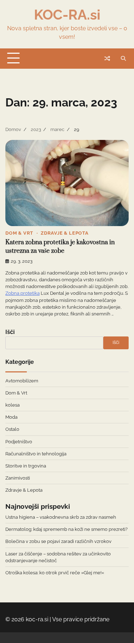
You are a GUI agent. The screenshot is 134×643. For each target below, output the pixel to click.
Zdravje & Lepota (65, 233)
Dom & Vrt (19, 233)
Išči (10, 332)
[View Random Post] (107, 58)
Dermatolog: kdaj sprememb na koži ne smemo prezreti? (66, 529)
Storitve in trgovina (25, 466)
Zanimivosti (17, 478)
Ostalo (12, 429)
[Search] (123, 58)
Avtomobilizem (21, 380)
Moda (11, 417)
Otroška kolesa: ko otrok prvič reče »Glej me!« (54, 572)
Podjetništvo (18, 441)
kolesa (12, 405)
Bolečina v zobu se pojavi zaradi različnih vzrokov (58, 541)
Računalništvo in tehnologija (35, 453)
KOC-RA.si (67, 14)
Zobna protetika (22, 293)
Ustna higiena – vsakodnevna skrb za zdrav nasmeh (60, 517)
